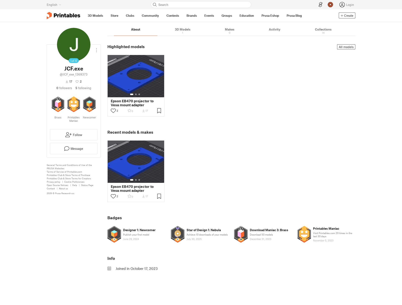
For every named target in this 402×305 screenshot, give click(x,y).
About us (63, 188)
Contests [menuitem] (172, 15)
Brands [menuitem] (192, 15)
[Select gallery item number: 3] (139, 94)
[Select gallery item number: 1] (131, 94)
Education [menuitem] (247, 15)
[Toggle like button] (113, 110)
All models (346, 47)
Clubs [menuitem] (130, 15)
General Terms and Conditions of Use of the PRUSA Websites (69, 167)
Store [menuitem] (114, 15)
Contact (51, 188)
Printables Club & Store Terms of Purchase (68, 175)
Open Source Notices (57, 185)
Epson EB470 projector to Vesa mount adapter (132, 103)
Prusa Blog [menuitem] (294, 15)
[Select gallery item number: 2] (136, 94)
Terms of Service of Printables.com (64, 171)
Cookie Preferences (74, 181)
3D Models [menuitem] (95, 15)
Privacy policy (53, 181)
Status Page (87, 185)
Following (83, 88)
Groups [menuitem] (227, 15)
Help (74, 185)
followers (64, 88)
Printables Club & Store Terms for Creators (69, 178)
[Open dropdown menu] (96, 48)
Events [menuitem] (209, 15)
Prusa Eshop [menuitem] (270, 15)
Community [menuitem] (150, 15)
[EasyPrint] (320, 4)
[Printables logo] (63, 15)
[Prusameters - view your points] (330, 4)
